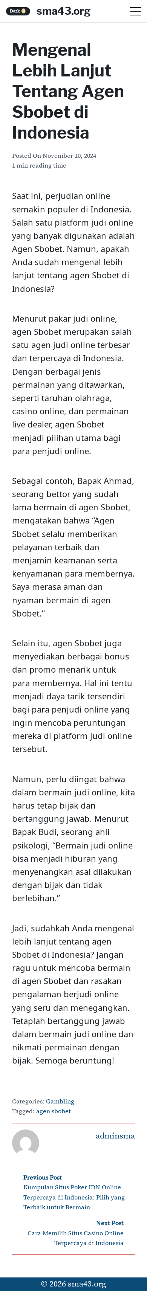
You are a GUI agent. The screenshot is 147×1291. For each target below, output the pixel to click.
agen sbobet (53, 1112)
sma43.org (63, 11)
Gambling (60, 1102)
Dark (18, 11)
